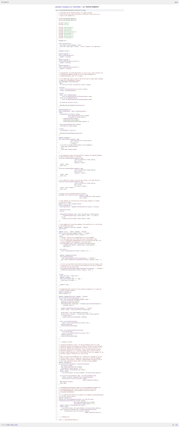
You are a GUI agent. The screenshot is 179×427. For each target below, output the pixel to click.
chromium (58, 7)
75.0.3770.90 (76, 7)
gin (84, 7)
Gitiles (8, 424)
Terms (16, 424)
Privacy (12, 424)
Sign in (176, 2)
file (84, 10)
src (71, 7)
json (176, 424)
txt (173, 424)
